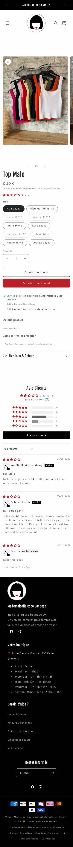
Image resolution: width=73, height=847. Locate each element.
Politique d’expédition (21, 833)
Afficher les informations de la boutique (31, 309)
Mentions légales (29, 839)
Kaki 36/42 (44, 235)
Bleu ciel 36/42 (18, 235)
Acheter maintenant (36, 283)
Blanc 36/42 (16, 218)
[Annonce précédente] (7, 5)
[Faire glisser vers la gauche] (28, 166)
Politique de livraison (20, 731)
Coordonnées (48, 839)
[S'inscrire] (53, 772)
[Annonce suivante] (66, 5)
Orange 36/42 (42, 242)
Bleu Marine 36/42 (42, 208)
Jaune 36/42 (14, 225)
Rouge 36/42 (15, 242)
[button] (7, 23)
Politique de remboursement (43, 821)
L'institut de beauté (19, 739)
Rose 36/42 (39, 225)
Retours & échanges (19, 722)
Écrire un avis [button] (36, 435)
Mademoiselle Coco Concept (28, 817)
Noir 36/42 (14, 208)
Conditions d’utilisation (53, 827)
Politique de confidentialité (25, 827)
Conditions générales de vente (50, 833)
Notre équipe (15, 748)
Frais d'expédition (24, 189)
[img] (11, 459)
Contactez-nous (17, 714)
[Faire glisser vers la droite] (45, 166)
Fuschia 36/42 (43, 218)
